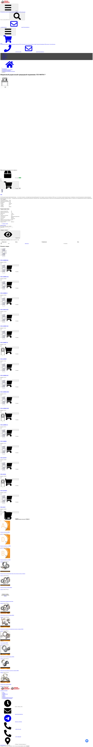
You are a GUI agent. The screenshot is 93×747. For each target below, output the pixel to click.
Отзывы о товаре (5, 223)
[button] (3, 690)
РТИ (20, 44)
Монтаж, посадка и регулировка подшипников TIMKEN (7, 656)
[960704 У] (4, 88)
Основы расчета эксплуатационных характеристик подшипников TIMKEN (9, 670)
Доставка (29, 44)
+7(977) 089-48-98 (18, 736)
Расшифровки (42, 44)
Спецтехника (23, 44)
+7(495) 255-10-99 (18, 729)
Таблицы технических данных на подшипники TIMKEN (7, 615)
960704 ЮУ (27, 243)
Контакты (53, 44)
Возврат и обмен (33, 44)
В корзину (16, 188)
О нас (26, 44)
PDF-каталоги (47, 44)
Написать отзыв (3, 225)
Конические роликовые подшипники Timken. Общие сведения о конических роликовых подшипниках (12, 573)
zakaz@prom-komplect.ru (25, 27)
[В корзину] (9, 265)
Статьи (51, 44)
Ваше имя (2, 227)
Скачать (1, 561)
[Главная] (9, 67)
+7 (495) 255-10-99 (3, 27)
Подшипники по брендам (15, 44)
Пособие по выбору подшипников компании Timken (6, 601)
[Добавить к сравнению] (20, 188)
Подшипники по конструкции (5, 44)
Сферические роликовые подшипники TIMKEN (6, 587)
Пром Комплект (3, 745)
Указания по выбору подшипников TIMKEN (5, 684)
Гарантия (38, 44)
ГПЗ (1, 194)
